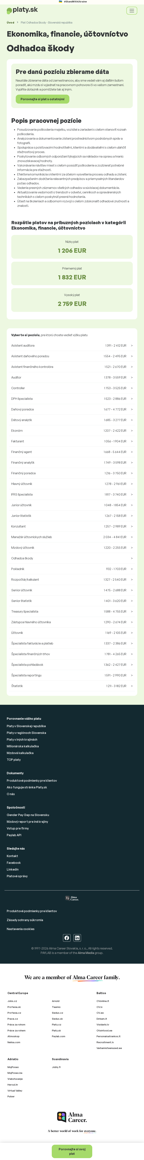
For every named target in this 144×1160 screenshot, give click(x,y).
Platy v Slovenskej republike (26, 726)
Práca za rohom (16, 1024)
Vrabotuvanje (15, 1078)
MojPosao (13, 1067)
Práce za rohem (17, 1030)
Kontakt (12, 856)
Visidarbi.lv (103, 1024)
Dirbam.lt (102, 1018)
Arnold (55, 1000)
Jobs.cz (12, 1000)
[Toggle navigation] (131, 11)
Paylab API (14, 835)
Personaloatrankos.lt (109, 1036)
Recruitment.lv (105, 1042)
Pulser (11, 1096)
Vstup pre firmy (18, 828)
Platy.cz (56, 1024)
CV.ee (100, 1012)
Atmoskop (14, 1036)
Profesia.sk (14, 1006)
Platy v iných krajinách (22, 739)
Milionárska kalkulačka (23, 746)
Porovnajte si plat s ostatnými (42, 99)
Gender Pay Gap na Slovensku (28, 815)
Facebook (14, 863)
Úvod (10, 22)
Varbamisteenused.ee (109, 1048)
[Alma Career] (72, 1117)
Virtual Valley (15, 1090)
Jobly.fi (56, 1067)
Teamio (56, 1006)
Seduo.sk (57, 1018)
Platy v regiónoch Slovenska (26, 733)
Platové (17, 876)
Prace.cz (13, 1018)
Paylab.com (58, 1036)
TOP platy (14, 760)
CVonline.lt (103, 1000)
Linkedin (13, 869)
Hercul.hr (13, 1084)
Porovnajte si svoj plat (72, 1151)
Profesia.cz (14, 1012)
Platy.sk (56, 1030)
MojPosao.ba (15, 1072)
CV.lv (100, 1006)
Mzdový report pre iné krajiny (27, 821)
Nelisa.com (14, 1042)
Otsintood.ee (104, 1030)
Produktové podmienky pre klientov (32, 780)
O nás (11, 794)
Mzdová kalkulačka (20, 753)
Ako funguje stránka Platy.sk (27, 787)
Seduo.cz (57, 1012)
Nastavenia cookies (20, 929)
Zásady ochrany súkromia (25, 920)
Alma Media (86, 953)
